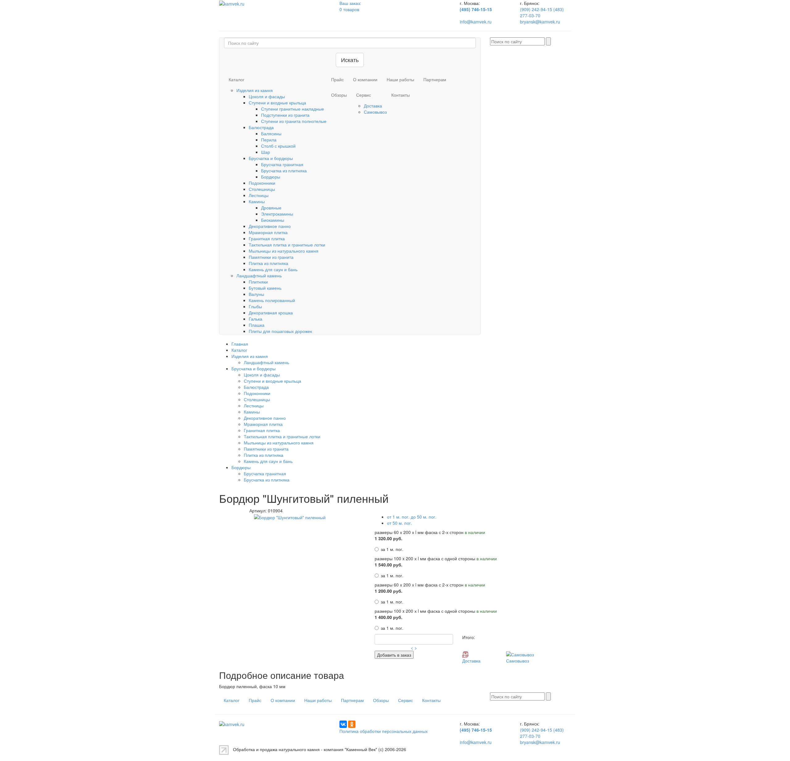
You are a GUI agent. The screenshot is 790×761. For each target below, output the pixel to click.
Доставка (373, 106)
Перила (268, 140)
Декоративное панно (270, 226)
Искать (350, 60)
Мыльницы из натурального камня (283, 251)
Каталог (236, 79)
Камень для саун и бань (273, 269)
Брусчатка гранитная (282, 164)
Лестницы (258, 195)
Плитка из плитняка (268, 263)
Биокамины (272, 220)
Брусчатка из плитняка (284, 170)
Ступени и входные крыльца (277, 102)
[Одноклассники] (352, 724)
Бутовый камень (265, 288)
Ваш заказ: (350, 3)
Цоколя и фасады (267, 96)
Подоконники (262, 183)
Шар (265, 152)
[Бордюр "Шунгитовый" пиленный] (290, 517)
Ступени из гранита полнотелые (293, 121)
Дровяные (271, 207)
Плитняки (258, 282)
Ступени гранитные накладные (292, 109)
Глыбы (255, 306)
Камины (257, 201)
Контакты (400, 95)
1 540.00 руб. (388, 564)
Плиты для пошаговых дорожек (280, 331)
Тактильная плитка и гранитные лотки (287, 245)
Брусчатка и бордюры (271, 158)
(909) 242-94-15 (536, 9)
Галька (255, 319)
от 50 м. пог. (399, 523)
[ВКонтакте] (343, 724)
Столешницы (262, 189)
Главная (239, 344)
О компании (365, 79)
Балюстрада (261, 127)
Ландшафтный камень (259, 275)
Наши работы (400, 79)
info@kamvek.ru (476, 22)
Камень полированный (272, 300)
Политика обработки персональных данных (383, 731)
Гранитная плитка (267, 238)
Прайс (337, 79)
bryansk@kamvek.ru (540, 22)
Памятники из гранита (271, 257)
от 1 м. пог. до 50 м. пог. (411, 517)
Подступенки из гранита (285, 115)
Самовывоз (375, 112)
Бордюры (270, 177)
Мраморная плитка (268, 232)
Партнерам (434, 79)
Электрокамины (277, 214)
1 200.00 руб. (388, 591)
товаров (349, 9)
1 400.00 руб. (388, 617)
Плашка (256, 325)
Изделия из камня (254, 90)
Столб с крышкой (278, 146)
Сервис (363, 95)
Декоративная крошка (271, 312)
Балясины (271, 133)
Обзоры (339, 95)
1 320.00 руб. (388, 538)
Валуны (256, 294)
